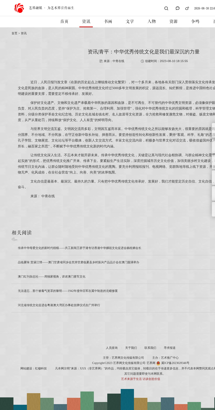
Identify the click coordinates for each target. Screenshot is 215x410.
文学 (130, 21)
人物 (151, 21)
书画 (108, 21)
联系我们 (150, 347)
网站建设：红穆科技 (33, 368)
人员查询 (112, 347)
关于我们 (131, 347)
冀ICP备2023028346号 (174, 363)
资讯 (86, 21)
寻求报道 (170, 347)
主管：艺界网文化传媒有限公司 (123, 357)
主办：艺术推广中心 (165, 357)
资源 (173, 21)
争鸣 (195, 21)
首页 (64, 21)
